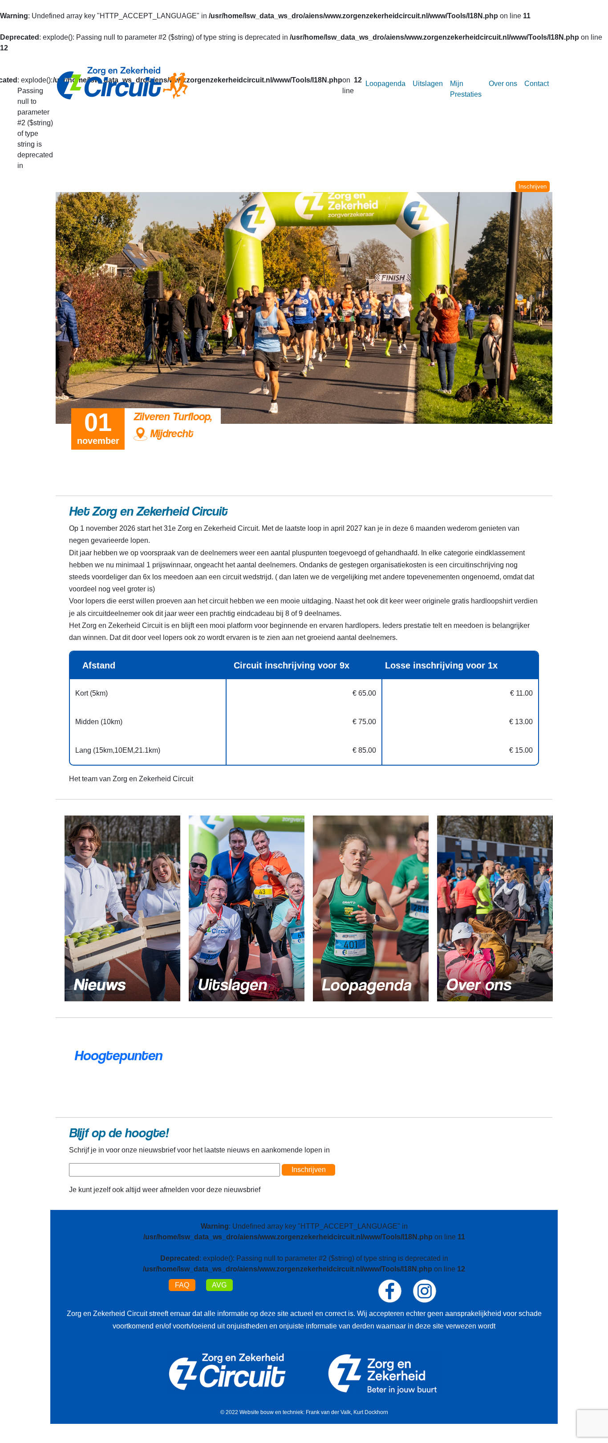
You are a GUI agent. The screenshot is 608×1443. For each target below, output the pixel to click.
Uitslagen (428, 83)
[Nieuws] (122, 908)
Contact (536, 83)
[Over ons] (495, 908)
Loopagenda (385, 83)
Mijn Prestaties (466, 89)
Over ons (503, 83)
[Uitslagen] (246, 908)
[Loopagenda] (371, 908)
